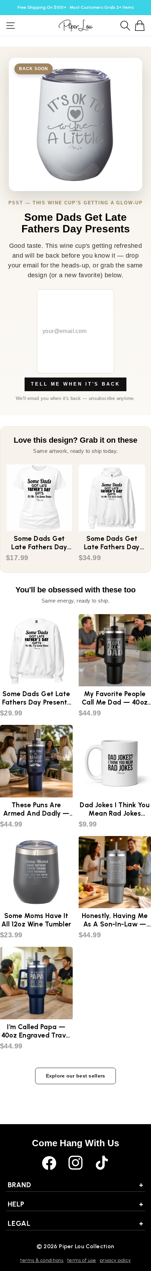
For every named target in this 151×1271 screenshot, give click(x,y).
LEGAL (75, 1223)
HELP (75, 1204)
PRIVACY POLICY (115, 1260)
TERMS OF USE (81, 1260)
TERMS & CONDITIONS (41, 1260)
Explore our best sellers (75, 1076)
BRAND (75, 1185)
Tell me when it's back (75, 384)
